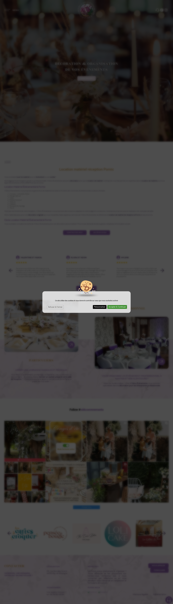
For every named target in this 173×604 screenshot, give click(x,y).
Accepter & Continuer (117, 307)
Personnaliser (99, 307)
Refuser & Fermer (55, 307)
